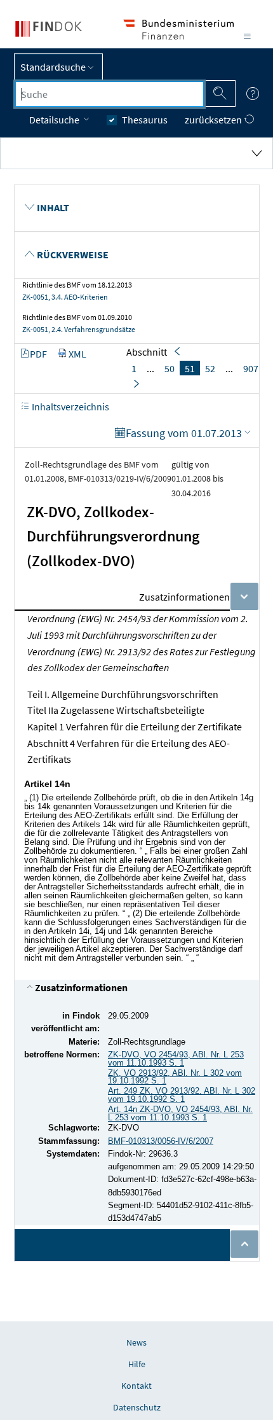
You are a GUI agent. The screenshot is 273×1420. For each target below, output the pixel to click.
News (136, 1342)
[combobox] (109, 94)
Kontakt (136, 1385)
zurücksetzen (214, 119)
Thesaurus (145, 119)
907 (250, 368)
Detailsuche (55, 119)
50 (169, 368)
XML (77, 353)
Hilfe (136, 1364)
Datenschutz (137, 1407)
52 (210, 368)
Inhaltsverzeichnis (69, 406)
